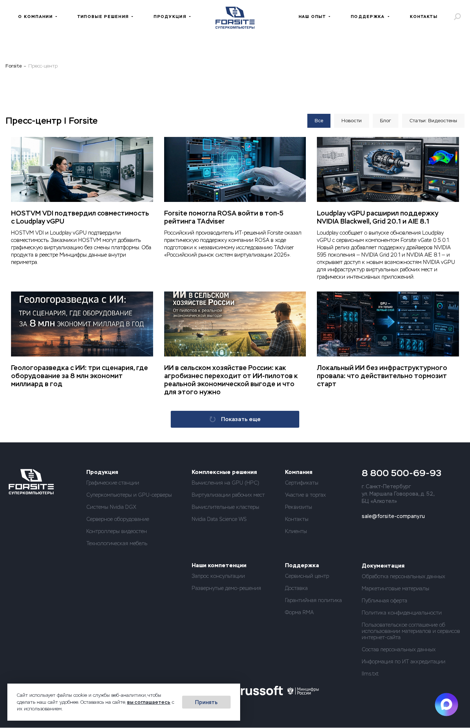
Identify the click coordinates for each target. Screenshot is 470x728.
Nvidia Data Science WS (219, 519)
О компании (35, 16)
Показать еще (241, 419)
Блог (385, 120)
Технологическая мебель (116, 543)
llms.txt (370, 673)
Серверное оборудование (117, 519)
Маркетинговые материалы (395, 588)
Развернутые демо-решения (226, 588)
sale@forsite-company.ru (393, 516)
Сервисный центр (307, 576)
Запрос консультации (218, 576)
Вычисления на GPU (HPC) (225, 482)
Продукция (169, 16)
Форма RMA (299, 612)
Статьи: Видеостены (433, 120)
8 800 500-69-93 (401, 473)
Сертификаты (301, 482)
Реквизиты (298, 507)
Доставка (296, 588)
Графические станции (112, 482)
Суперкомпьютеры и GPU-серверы (129, 495)
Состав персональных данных (398, 649)
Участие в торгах (305, 495)
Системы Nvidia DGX (111, 507)
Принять (206, 702)
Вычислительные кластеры (225, 507)
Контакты (423, 16)
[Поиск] (457, 16)
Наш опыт (312, 16)
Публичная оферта (384, 600)
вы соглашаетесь (148, 702)
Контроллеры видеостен (116, 531)
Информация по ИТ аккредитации (403, 661)
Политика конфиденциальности (402, 612)
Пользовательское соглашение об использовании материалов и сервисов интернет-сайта (411, 631)
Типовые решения (103, 16)
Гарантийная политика (313, 600)
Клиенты (296, 531)
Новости (351, 120)
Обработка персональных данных (403, 576)
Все (319, 120)
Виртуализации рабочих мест (228, 495)
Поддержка (368, 16)
